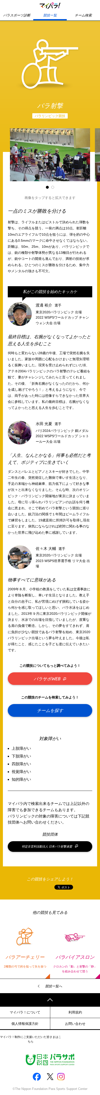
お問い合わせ (75, 1024)
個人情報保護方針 (25, 1024)
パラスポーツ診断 (16, 15)
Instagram (63, 1077)
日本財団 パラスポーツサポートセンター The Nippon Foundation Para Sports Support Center (50, 1060)
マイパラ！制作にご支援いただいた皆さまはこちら (30, 1039)
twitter (50, 1077)
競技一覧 (50, 15)
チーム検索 (83, 15)
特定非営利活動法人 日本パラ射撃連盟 (47, 846)
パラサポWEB (47, 678)
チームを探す (50, 710)
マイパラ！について (25, 1012)
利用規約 (75, 1012)
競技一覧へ (53, 986)
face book (37, 1077)
